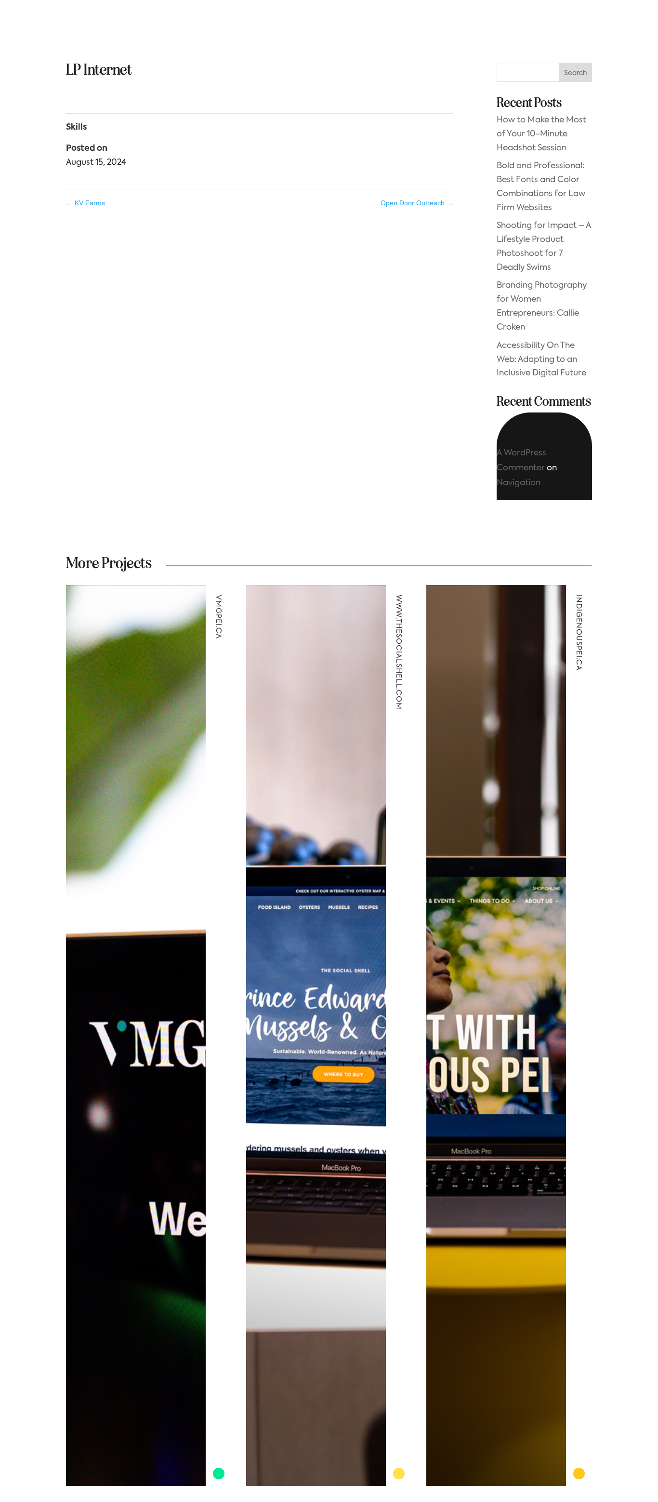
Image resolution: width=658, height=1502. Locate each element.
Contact (413, 26)
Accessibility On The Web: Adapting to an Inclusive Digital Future (541, 360)
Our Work (276, 26)
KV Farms (85, 203)
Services (328, 26)
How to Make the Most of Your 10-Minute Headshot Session (541, 134)
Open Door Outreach (417, 203)
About (228, 26)
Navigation (518, 483)
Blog (370, 26)
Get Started (552, 26)
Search (575, 73)
